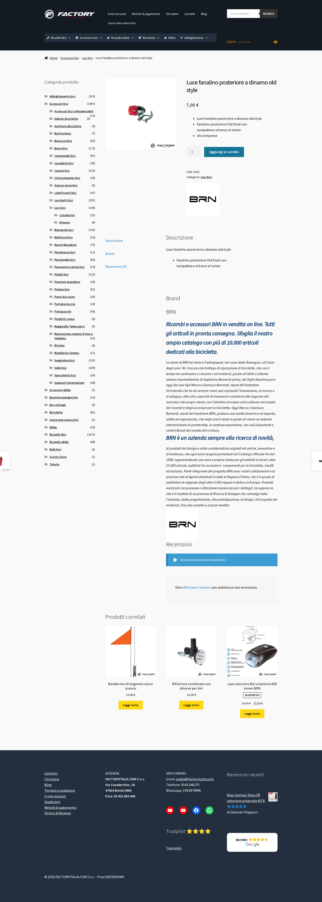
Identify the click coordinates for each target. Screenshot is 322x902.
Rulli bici (55, 449)
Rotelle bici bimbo (66, 353)
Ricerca (268, 14)
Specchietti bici (65, 375)
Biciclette (149, 38)
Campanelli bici (65, 156)
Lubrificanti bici (65, 193)
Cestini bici (62, 171)
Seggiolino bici (64, 360)
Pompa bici (62, 289)
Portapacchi (62, 311)
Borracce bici (63, 141)
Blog (204, 14)
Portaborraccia (64, 304)
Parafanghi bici (64, 260)
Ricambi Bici (59, 38)
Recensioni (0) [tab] (116, 266)
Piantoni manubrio (67, 282)
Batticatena (62, 133)
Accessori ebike (60, 390)
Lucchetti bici (63, 200)
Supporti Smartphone (69, 383)
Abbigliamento (193, 38)
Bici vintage (58, 405)
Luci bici (87, 58)
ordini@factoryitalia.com (195, 779)
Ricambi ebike (120, 38)
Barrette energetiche (64, 397)
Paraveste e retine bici (69, 267)
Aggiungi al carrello (224, 152)
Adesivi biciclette (66, 119)
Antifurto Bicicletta (67, 126)
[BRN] (202, 199)
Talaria (54, 464)
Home (53, 58)
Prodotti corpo (64, 319)
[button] (252, 842)
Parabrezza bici (64, 252)
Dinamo (64, 222)
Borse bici (61, 148)
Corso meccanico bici (122, 23)
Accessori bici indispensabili (73, 111)
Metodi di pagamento (146, 14)
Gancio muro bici (66, 185)
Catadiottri (67, 215)
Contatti (189, 14)
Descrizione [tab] (114, 240)
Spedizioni (52, 802)
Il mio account (117, 14)
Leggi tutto (130, 705)
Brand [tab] (109, 253)
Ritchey (59, 345)
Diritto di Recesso (57, 813)
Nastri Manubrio (65, 245)
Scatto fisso (58, 457)
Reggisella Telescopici (69, 326)
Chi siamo (172, 14)
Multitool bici (63, 237)
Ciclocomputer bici (67, 178)
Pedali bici (61, 274)
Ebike (172, 38)
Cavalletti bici (64, 163)
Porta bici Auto (64, 297)
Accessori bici (89, 38)
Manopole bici (63, 230)
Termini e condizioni (59, 790)
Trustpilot (174, 848)
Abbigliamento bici (63, 96)
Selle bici (60, 368)
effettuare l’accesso (196, 587)
